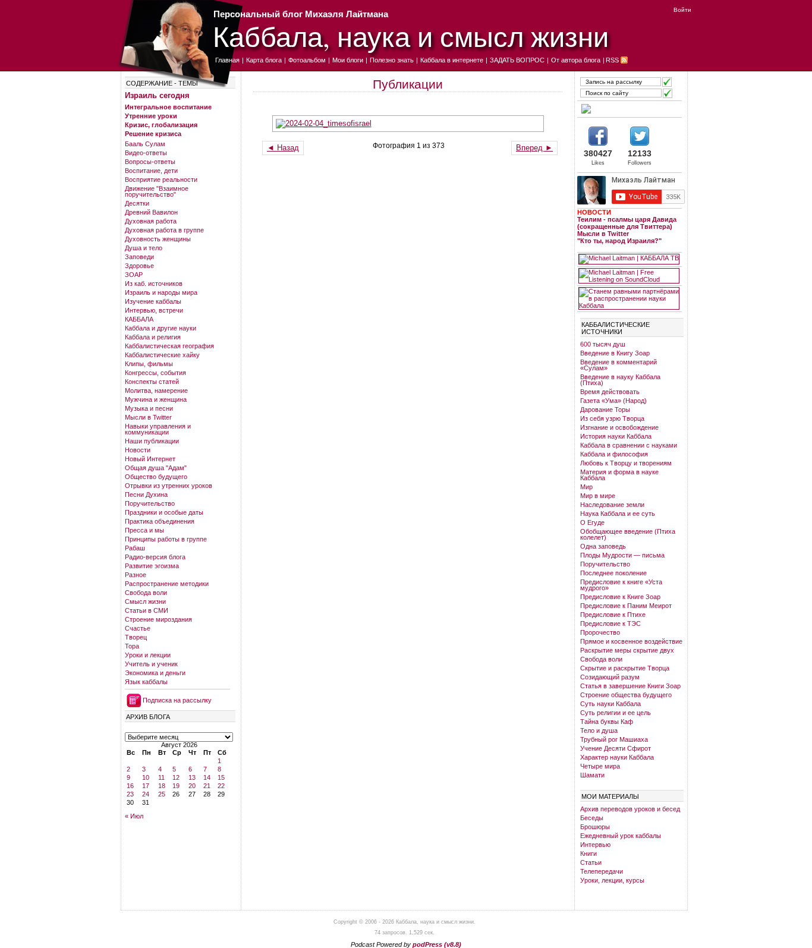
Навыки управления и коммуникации (158, 429)
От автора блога (575, 60)
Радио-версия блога (155, 556)
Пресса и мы (144, 530)
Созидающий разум (610, 677)
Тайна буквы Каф (606, 722)
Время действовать (610, 392)
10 (145, 777)
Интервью (595, 845)
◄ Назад (283, 147)
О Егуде (592, 522)
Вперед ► (534, 147)
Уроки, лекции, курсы (612, 880)
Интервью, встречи (154, 310)
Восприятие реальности (161, 179)
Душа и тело (143, 247)
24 (145, 794)
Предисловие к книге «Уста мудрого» (621, 585)
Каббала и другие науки (160, 328)
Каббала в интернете (451, 60)
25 (161, 794)
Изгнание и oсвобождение (619, 427)
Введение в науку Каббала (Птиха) (620, 380)
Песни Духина (146, 494)
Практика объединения (159, 521)
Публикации (408, 84)
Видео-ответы (146, 152)
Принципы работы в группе (166, 539)
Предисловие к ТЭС (610, 623)
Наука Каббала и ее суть (617, 513)
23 (130, 794)
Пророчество (600, 632)
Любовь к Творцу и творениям (626, 463)
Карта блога (264, 60)
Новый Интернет (150, 458)
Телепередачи (601, 871)
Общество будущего (156, 476)
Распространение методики (167, 583)
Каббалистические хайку (162, 354)
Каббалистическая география (169, 345)
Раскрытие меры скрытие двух (627, 650)
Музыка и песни (149, 408)
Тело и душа (599, 730)
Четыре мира (600, 766)
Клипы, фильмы (149, 363)
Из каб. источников (153, 283)
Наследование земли (612, 505)
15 (221, 777)
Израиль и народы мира (161, 292)
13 (192, 777)
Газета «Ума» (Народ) (613, 401)
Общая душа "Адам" (156, 467)
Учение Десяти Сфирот (615, 748)
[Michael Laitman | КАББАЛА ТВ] (628, 259)
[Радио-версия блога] (628, 108)
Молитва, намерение (156, 390)
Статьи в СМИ (146, 610)
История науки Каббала (616, 436)
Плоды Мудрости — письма (622, 555)
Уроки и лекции (148, 655)
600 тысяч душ (602, 344)
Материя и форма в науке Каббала (619, 475)
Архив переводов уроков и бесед (630, 809)
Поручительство (150, 503)
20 (192, 785)
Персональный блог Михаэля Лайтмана (300, 14)
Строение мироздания (158, 619)
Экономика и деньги (155, 672)
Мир (586, 487)
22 (221, 785)
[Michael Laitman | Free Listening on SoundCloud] (628, 276)
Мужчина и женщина (156, 399)
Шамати (592, 775)
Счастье (137, 628)
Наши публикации (152, 441)
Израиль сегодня (157, 95)
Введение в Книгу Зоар (615, 353)
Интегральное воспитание (168, 107)
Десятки (137, 203)
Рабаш (135, 548)
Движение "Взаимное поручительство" (156, 191)
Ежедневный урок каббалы (620, 836)
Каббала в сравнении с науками (628, 445)
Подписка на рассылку (177, 700)
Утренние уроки (151, 115)
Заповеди (139, 256)
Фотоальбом (307, 60)
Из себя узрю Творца (612, 418)
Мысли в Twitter (148, 417)
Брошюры (595, 827)
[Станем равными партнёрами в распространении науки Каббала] (628, 298)
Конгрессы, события (155, 372)
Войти (682, 10)
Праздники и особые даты (164, 512)
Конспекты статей (152, 381)
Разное (135, 574)
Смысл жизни (145, 601)
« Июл (134, 816)
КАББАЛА (139, 319)
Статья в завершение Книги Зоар (630, 686)
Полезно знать (392, 60)
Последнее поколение (613, 573)
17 (145, 785)
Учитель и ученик (151, 663)
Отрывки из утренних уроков (168, 485)
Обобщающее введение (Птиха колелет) (627, 534)
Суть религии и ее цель (615, 713)
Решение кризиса (153, 133)
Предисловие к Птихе (613, 615)
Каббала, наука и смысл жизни (411, 36)
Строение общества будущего (626, 695)
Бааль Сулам (145, 143)
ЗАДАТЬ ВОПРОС (517, 60)
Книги (588, 853)
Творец (136, 637)
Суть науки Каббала (610, 704)
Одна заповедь (603, 546)
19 (176, 785)
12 (176, 777)
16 (130, 785)
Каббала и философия (614, 454)
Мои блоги (347, 60)
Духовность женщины (158, 238)
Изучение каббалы (153, 301)
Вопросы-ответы (150, 161)
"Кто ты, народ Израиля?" (619, 240)
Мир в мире (597, 496)
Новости (137, 449)
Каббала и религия (153, 337)
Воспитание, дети (151, 170)
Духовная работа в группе (164, 230)
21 (206, 785)
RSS (612, 60)
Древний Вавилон (151, 212)
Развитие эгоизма (152, 565)
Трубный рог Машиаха (614, 739)
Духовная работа (151, 221)
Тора (132, 646)
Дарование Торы (605, 409)
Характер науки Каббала (617, 757)
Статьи (591, 862)
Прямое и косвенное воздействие (631, 641)
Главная (227, 60)
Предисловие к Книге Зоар (620, 597)
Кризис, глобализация (161, 124)
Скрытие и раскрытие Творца (624, 668)
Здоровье (139, 265)
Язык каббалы (146, 681)
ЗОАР (134, 274)
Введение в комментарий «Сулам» (618, 365)
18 (161, 785)
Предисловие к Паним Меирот (626, 606)
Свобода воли (146, 592)
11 (161, 777)
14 (206, 777)
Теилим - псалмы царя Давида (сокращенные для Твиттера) (626, 223)
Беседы (591, 818)
